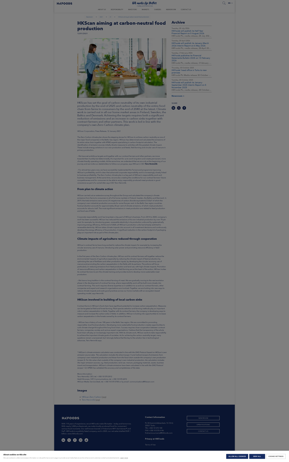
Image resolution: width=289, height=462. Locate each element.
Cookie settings (275, 456)
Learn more (124, 458)
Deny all (257, 456)
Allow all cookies (237, 456)
